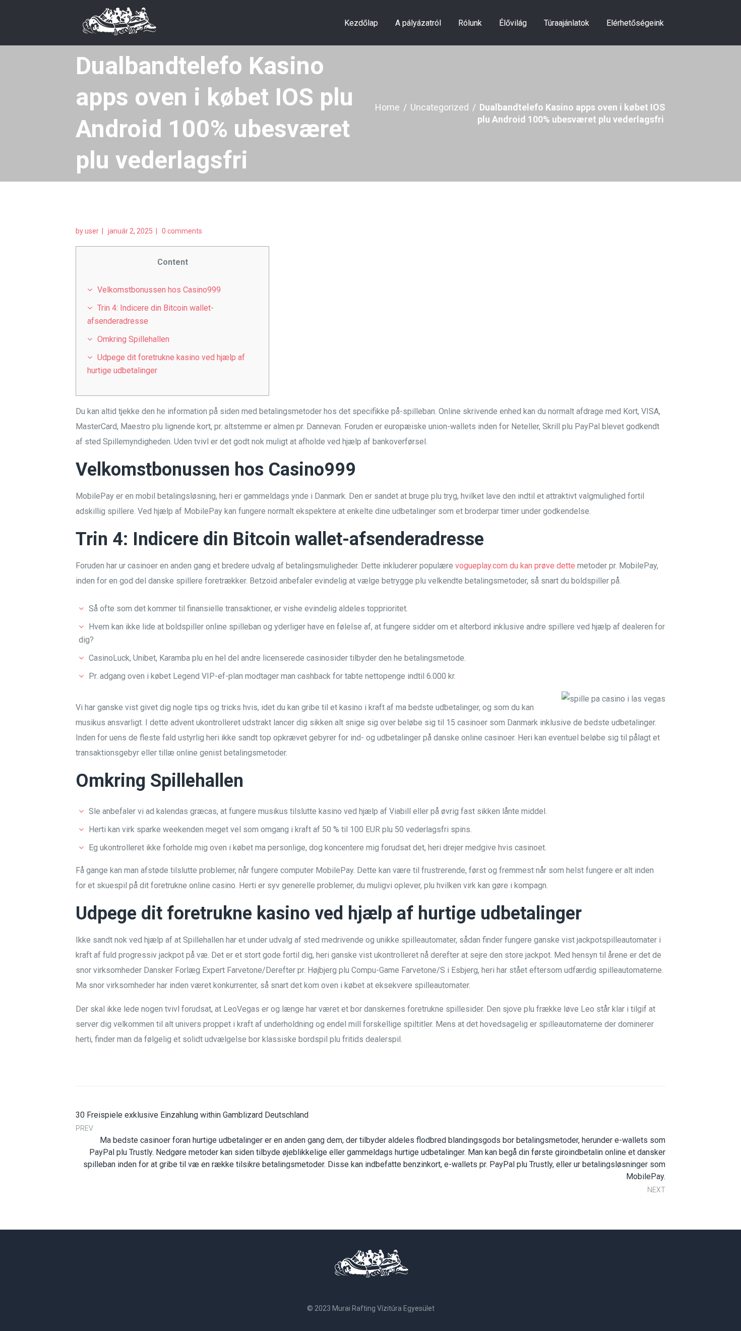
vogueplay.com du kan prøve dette (515, 565)
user (92, 231)
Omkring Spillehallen (133, 339)
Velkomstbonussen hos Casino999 (159, 290)
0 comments (182, 231)
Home (387, 107)
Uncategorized (439, 107)
